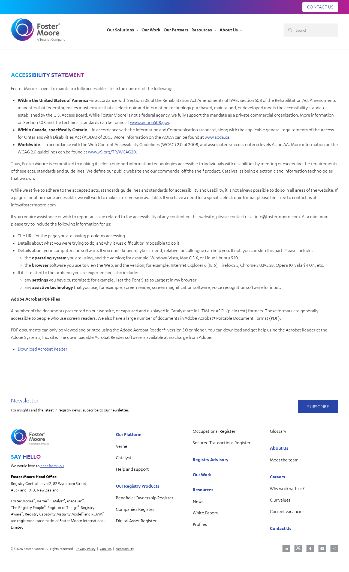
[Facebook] (310, 548)
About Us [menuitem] (279, 448)
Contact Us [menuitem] (280, 528)
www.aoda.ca (217, 137)
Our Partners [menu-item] (176, 29)
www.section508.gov (149, 122)
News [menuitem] (198, 501)
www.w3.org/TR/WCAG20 (112, 152)
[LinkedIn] (286, 548)
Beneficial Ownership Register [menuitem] (144, 497)
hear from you (52, 465)
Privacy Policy (85, 548)
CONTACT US (320, 7)
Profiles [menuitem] (200, 524)
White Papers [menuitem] (205, 512)
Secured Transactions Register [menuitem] (222, 442)
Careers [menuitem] (277, 476)
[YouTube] (322, 548)
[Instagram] (334, 548)
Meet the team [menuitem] (284, 460)
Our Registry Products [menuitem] (137, 486)
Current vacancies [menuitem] (287, 511)
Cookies (106, 548)
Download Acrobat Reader (42, 349)
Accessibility (125, 548)
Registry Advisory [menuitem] (210, 459)
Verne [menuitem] (121, 446)
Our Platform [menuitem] (129, 434)
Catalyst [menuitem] (123, 457)
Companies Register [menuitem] (135, 509)
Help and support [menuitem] (132, 469)
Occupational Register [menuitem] (214, 431)
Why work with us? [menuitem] (287, 488)
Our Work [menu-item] (151, 29)
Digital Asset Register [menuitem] (136, 520)
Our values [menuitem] (280, 500)
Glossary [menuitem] (278, 431)
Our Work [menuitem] (202, 474)
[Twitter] (298, 548)
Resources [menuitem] (203, 489)
